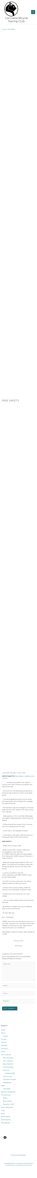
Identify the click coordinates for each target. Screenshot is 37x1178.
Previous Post (18, 941)
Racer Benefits (8, 1064)
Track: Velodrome (7, 1107)
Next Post (18, 946)
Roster (5, 1098)
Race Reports (6, 1120)
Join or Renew (6, 1055)
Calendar (4, 1045)
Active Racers (5, 1116)
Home (3, 1030)
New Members (8, 1058)
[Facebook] (5, 1137)
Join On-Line (7, 1076)
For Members (6, 1095)
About (3, 1033)
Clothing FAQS (10, 1073)
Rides (3, 1086)
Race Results (7, 1101)
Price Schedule (8, 1067)
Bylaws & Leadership (8, 1092)
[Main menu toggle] (33, 12)
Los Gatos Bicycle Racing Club (16, 19)
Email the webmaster (18, 1155)
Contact (4, 1039)
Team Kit (6, 1070)
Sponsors (4, 1048)
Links (3, 1110)
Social (3, 1051)
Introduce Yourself (9, 1079)
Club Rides (6, 1089)
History (5, 1036)
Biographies (7, 1082)
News (3, 1113)
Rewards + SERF (8, 1104)
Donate (3, 1042)
